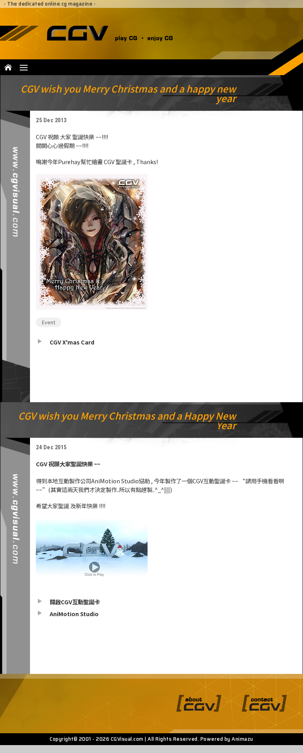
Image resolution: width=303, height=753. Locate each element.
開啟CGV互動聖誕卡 (75, 602)
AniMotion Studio (74, 613)
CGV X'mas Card (72, 342)
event (48, 322)
